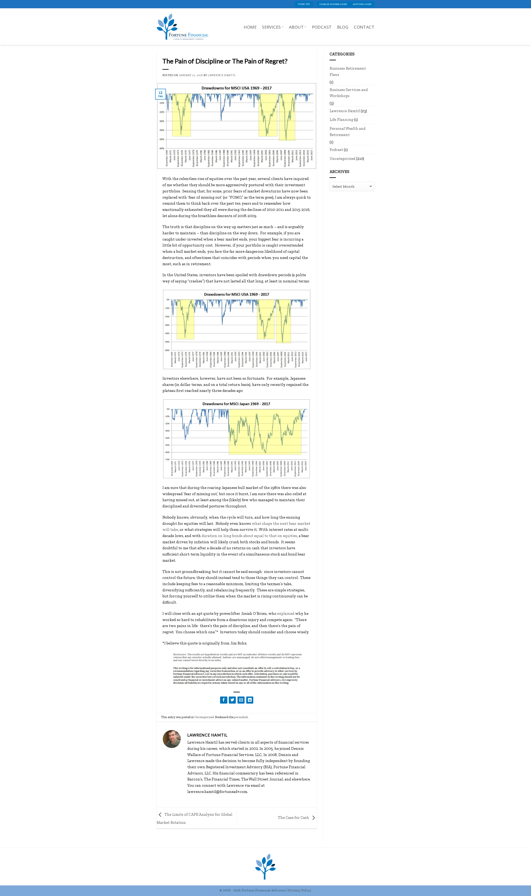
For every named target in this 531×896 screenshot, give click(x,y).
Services (271, 27)
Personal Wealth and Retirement (347, 131)
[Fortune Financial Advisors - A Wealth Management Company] (185, 27)
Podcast (322, 27)
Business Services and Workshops (349, 92)
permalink (241, 717)
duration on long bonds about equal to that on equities (249, 535)
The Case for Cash (294, 817)
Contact (364, 27)
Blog (343, 27)
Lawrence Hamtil (222, 75)
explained (285, 613)
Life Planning (341, 119)
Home (250, 27)
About (296, 27)
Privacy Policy (299, 890)
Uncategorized (204, 717)
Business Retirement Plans (348, 71)
